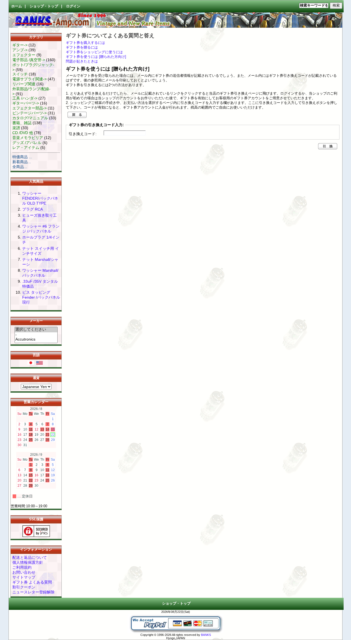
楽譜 (16, 128)
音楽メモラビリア (27, 137)
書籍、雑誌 (22, 123)
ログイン (73, 6)
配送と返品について (29, 557)
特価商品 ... (22, 157)
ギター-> (19, 45)
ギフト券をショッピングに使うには (94, 52)
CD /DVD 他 (22, 133)
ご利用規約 (22, 567)
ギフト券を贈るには (82, 47)
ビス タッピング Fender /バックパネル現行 (41, 297)
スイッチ (20, 74)
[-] (36, 334)
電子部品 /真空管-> (28, 60)
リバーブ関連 (23, 84)
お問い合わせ (23, 572)
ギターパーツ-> (25, 103)
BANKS (206, 634)
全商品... (19, 167)
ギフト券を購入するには (85, 43)
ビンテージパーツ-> (29, 113)
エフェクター (23, 55)
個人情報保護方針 (27, 562)
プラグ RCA (32, 209)
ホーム (16, 6)
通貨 (36, 378)
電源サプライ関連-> (29, 79)
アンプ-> (19, 50)
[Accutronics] (36, 339)
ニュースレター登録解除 (33, 592)
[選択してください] (36, 329)
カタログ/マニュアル (30, 118)
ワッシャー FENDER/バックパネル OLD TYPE (40, 198)
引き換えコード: (83, 134)
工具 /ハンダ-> (24, 98)
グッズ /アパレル (26, 142)
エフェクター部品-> (29, 108)
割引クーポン (23, 587)
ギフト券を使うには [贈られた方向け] (96, 57)
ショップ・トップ (44, 6)
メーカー (36, 321)
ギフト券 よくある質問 (32, 582)
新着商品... (21, 162)
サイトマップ (23, 577)
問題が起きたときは (82, 61)
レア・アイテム (25, 147)
